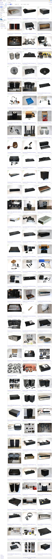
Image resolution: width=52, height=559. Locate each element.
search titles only (3, 8)
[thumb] (9, 4)
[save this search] (51, 2)
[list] (8, 4)
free (1, 15)
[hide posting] (51, 19)
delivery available (3, 24)
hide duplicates (3, 10)
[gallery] (10, 4)
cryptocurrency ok (3, 25)
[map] (12, 4)
